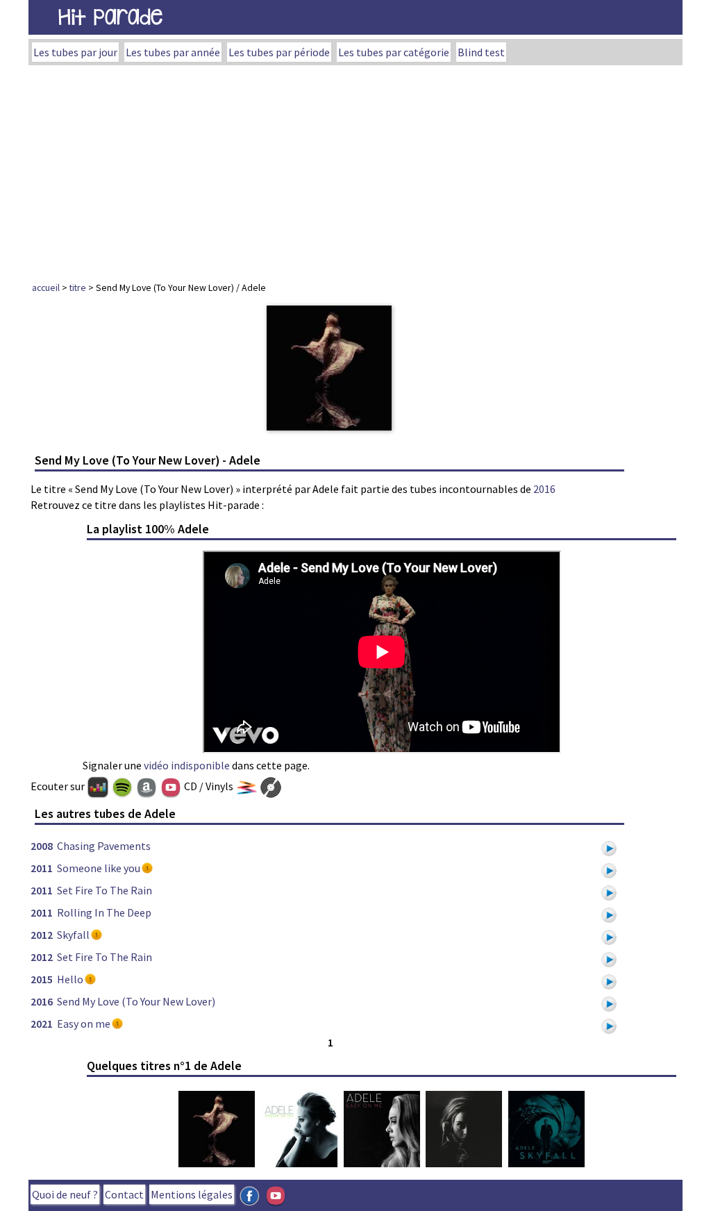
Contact (124, 1194)
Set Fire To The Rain (104, 890)
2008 (42, 846)
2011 (42, 868)
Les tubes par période (279, 52)
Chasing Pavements (104, 846)
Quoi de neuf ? (65, 1194)
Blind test (481, 52)
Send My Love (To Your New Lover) (136, 1001)
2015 (42, 979)
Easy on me (83, 1023)
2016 (544, 489)
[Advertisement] (355, 169)
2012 (42, 935)
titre (77, 287)
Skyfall (73, 935)
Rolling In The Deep (104, 912)
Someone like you (98, 868)
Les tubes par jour (75, 52)
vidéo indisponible (187, 765)
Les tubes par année (173, 52)
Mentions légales (192, 1194)
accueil (46, 287)
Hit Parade (110, 17)
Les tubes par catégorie (393, 52)
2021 (42, 1023)
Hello (70, 979)
